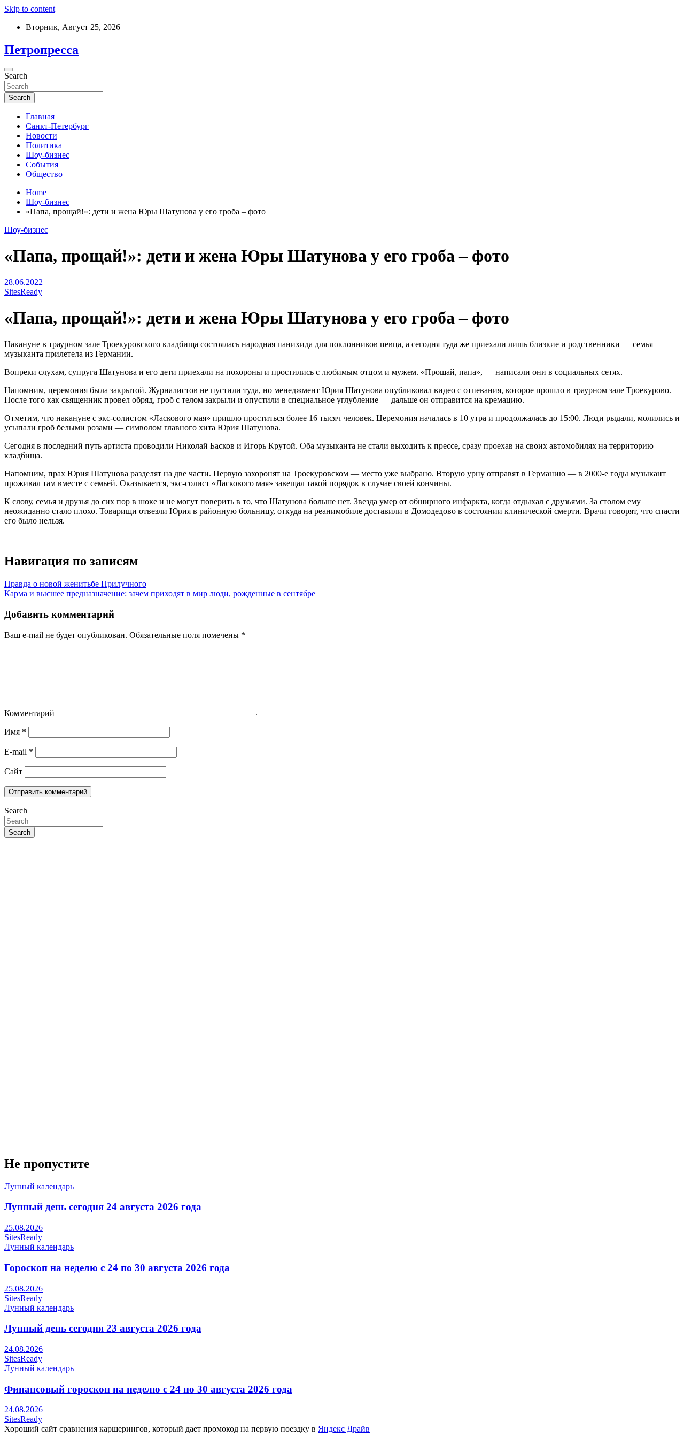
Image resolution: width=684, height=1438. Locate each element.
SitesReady (23, 291)
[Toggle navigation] (8, 69)
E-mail (18, 751)
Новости (41, 135)
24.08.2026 (23, 1349)
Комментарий (29, 713)
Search (15, 75)
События (42, 164)
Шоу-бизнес (47, 154)
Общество (44, 174)
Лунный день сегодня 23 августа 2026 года (102, 1328)
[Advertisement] (325, 921)
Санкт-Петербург (57, 125)
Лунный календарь (39, 1186)
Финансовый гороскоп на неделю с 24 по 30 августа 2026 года (148, 1389)
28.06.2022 (23, 282)
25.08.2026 (23, 1227)
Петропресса (41, 50)
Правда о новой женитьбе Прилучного (75, 583)
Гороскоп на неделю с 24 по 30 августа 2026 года (117, 1267)
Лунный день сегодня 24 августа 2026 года (102, 1206)
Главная (40, 116)
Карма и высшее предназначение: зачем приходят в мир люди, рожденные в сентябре (159, 593)
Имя (15, 731)
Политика (44, 145)
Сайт (13, 771)
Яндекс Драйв (344, 1428)
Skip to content (29, 8)
